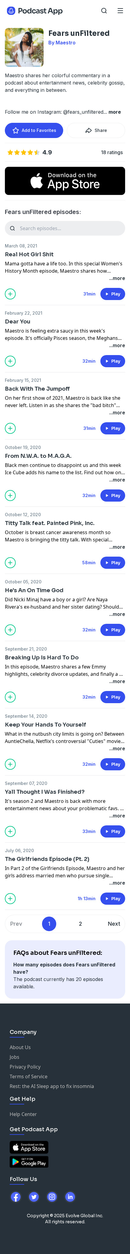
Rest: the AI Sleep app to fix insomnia (52, 1086)
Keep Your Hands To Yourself (45, 724)
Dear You (17, 321)
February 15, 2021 (23, 380)
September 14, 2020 (26, 716)
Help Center (23, 1114)
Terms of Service (28, 1076)
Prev (16, 924)
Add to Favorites (39, 130)
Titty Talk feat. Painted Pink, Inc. (50, 523)
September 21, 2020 (26, 648)
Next (114, 924)
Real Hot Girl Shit (29, 254)
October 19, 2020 (23, 447)
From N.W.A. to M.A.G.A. (38, 456)
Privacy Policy (25, 1066)
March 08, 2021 (21, 245)
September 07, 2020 (26, 783)
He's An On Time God (34, 590)
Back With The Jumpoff (37, 388)
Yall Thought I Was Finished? (45, 792)
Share (101, 130)
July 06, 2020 (19, 850)
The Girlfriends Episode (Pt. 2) (47, 859)
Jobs (14, 1057)
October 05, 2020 (23, 581)
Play (115, 294)
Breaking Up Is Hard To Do (42, 657)
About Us (20, 1047)
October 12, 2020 (23, 514)
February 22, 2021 (23, 313)
